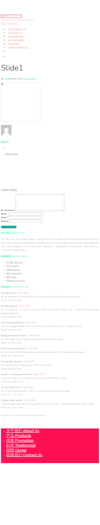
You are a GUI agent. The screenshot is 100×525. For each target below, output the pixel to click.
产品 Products (15, 33)
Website (4, 221)
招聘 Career (14, 44)
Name (4, 214)
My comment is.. (8, 210)
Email (4, 217)
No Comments (28, 78)
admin (7, 78)
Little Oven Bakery (9, 23)
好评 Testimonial (16, 40)
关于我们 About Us (17, 29)
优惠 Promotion (16, 36)
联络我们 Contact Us (18, 47)
